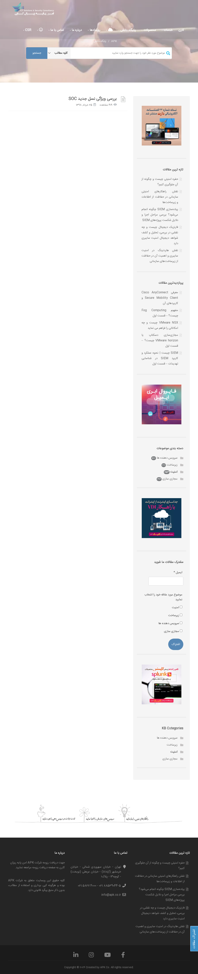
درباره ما (76, 30)
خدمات (168, 30)
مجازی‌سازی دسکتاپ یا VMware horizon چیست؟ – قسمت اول (160, 340)
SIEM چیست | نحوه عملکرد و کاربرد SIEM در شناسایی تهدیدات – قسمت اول (160, 358)
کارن (181, 30)
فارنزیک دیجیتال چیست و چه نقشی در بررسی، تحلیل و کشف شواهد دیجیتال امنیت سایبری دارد (162, 913)
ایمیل (178, 572)
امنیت (174, 471)
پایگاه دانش (127, 30)
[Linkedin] (75, 956)
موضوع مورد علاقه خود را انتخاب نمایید (163, 597)
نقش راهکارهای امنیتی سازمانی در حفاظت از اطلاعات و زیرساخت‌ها (160, 197)
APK (114, 41)
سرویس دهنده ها (167, 458)
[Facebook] (123, 956)
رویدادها (94, 30)
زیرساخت (172, 464)
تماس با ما (57, 30)
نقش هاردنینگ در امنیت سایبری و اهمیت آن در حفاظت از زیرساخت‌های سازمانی (160, 256)
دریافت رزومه (40, 867)
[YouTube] (107, 956)
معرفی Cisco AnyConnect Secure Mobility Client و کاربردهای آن (160, 298)
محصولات (149, 30)
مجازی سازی (170, 478)
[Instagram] (91, 956)
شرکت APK (15, 880)
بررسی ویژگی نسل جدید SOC (92, 99)
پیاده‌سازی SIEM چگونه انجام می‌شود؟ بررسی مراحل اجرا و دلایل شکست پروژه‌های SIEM (160, 215)
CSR (27, 30)
